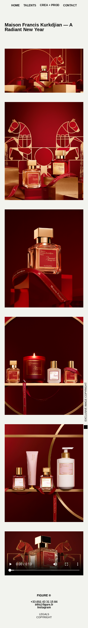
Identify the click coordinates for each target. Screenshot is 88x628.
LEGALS (44, 614)
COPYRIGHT (44, 617)
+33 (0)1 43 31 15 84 (44, 601)
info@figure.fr (44, 604)
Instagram (44, 607)
